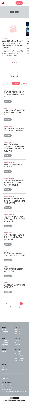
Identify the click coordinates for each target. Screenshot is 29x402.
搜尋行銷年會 (5, 345)
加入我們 (17, 353)
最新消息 (4, 351)
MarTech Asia (5, 340)
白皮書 (17, 342)
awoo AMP (4, 329)
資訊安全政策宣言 (19, 360)
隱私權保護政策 (19, 356)
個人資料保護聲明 (19, 358)
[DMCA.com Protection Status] (14, 398)
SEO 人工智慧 (5, 331)
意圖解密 (17, 331)
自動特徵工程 (18, 329)
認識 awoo (18, 351)
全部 (7, 83)
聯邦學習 (17, 333)
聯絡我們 (19, 3)
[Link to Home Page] (3, 3)
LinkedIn (5, 369)
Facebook (6, 367)
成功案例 (17, 345)
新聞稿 (25, 83)
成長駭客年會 (5, 342)
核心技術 (17, 327)
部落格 (17, 340)
